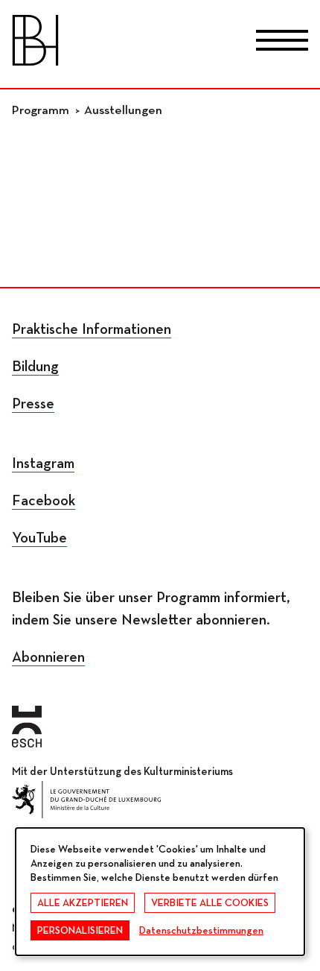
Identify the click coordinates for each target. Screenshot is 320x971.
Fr (122, 43)
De (160, 43)
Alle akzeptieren (82, 903)
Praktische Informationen (91, 329)
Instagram (43, 463)
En (197, 43)
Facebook (43, 500)
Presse (33, 403)
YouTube (39, 538)
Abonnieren (48, 657)
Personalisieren (80, 931)
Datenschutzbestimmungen (201, 931)
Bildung (35, 366)
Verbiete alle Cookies (210, 903)
